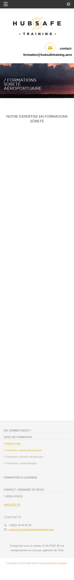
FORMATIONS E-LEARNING (20, 477)
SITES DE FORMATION (18, 437)
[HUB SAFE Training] (37, 37)
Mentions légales (58, 563)
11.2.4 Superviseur (27, 342)
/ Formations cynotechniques (20, 463)
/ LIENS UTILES (13, 496)
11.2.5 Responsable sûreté (34, 349)
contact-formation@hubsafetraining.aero (31, 529)
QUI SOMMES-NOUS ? (17, 430)
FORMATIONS (12, 443)
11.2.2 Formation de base (32, 336)
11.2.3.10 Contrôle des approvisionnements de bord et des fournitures (37, 313)
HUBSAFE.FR (12, 504)
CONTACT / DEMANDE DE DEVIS (24, 489)
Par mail (17, 398)
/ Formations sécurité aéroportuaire (24, 456)
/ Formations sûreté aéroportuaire (23, 450)
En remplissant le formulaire (29, 404)
